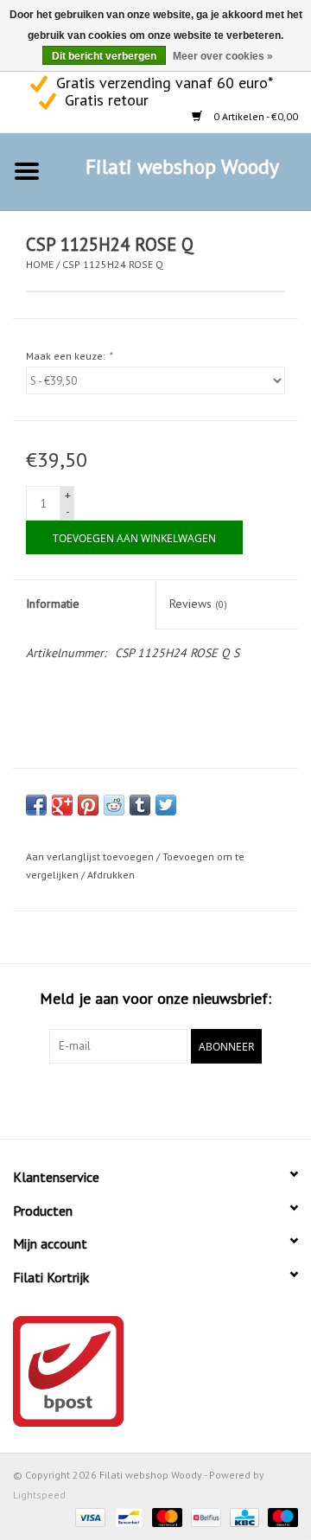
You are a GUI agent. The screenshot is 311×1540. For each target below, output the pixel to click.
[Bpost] (155, 1371)
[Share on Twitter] (166, 805)
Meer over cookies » (223, 56)
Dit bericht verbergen (104, 56)
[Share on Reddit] (114, 805)
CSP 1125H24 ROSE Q (112, 264)
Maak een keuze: (68, 355)
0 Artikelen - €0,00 (254, 116)
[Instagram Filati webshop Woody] (171, 1099)
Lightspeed (39, 1494)
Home (40, 264)
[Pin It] (88, 805)
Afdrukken (111, 874)
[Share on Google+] (62, 805)
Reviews (198, 603)
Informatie (52, 603)
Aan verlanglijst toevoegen (90, 856)
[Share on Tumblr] (140, 805)
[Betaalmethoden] (88, 1516)
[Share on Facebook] (36, 805)
